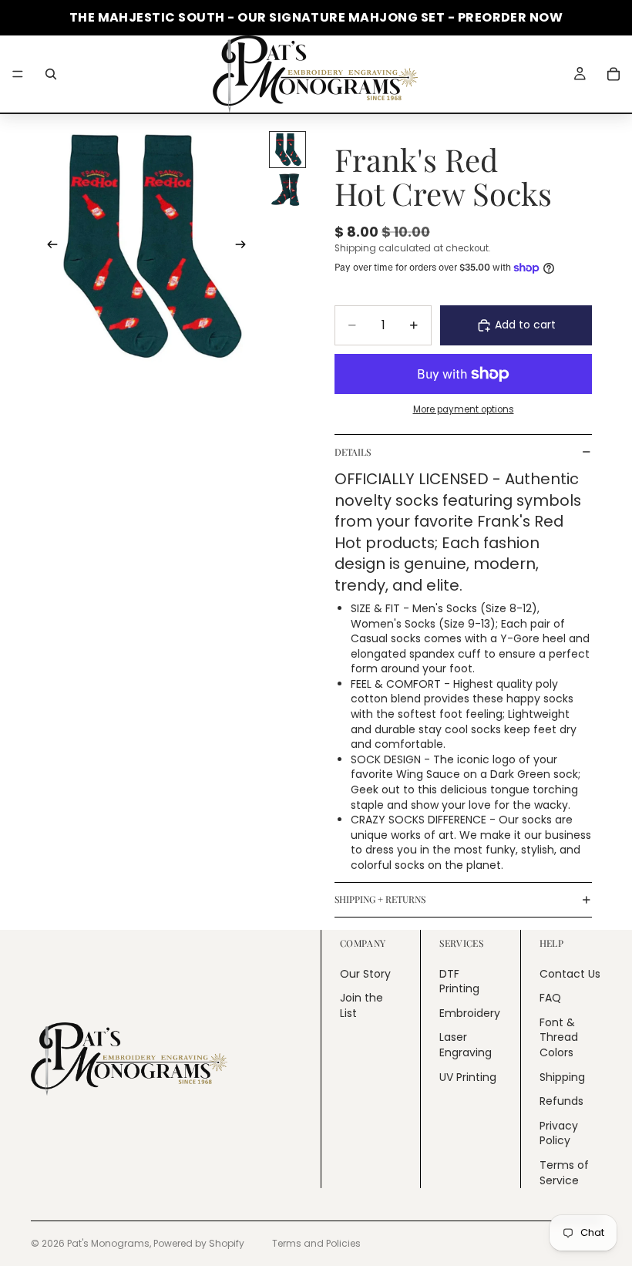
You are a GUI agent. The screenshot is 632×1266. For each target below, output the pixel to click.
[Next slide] (245, 247)
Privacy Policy (559, 1133)
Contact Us (570, 973)
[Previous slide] (48, 247)
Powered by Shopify (198, 1243)
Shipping (562, 1076)
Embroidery (469, 1013)
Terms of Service (564, 1172)
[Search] (51, 74)
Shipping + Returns (379, 899)
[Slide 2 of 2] (287, 190)
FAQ (550, 997)
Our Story (365, 973)
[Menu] (17, 74)
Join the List (361, 1005)
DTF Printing (459, 980)
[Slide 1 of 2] (287, 150)
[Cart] (613, 74)
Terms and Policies (316, 1243)
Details (352, 452)
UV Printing (467, 1076)
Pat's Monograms (108, 1243)
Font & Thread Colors (559, 1037)
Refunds (561, 1101)
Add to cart (525, 324)
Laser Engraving (465, 1044)
